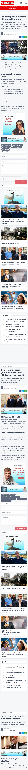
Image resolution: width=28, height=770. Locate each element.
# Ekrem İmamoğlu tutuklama (8, 498)
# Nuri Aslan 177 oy (6, 501)
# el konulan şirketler (17, 145)
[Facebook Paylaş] (20, 37)
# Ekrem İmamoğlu (6, 147)
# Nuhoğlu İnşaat (17, 147)
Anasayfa (4, 13)
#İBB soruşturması (6, 145)
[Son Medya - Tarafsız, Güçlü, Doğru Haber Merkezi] (7, 3)
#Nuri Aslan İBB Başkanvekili (8, 494)
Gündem (10, 13)
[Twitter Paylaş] (23, 37)
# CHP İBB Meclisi (21, 498)
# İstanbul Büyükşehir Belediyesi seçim (10, 496)
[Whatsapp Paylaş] (25, 37)
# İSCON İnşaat (5, 149)
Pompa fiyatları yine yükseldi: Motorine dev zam (14, 7)
